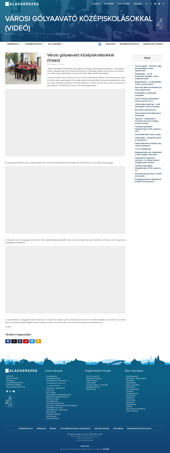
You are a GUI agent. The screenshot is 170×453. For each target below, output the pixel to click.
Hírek (22, 34)
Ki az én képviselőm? (53, 385)
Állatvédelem (51, 416)
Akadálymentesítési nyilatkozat (139, 428)
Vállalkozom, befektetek (15, 387)
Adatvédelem (118, 428)
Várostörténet (124, 4)
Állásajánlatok (132, 393)
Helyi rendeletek (52, 401)
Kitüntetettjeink (52, 399)
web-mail (53, 428)
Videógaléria (131, 383)
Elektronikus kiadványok (135, 409)
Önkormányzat (13, 44)
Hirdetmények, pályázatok (129, 44)
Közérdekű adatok (93, 387)
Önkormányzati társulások (57, 410)
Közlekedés (130, 402)
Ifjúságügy (130, 398)
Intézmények (130, 387)
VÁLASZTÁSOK (111, 44)
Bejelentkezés (85, 446)
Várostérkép (109, 4)
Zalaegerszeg (22, 4)
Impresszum (41, 428)
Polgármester (51, 376)
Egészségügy (131, 396)
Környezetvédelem (53, 414)
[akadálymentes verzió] (159, 4)
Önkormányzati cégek (54, 408)
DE (151, 4)
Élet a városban (54, 44)
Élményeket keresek (13, 385)
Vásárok (129, 406)
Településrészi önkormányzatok (58, 395)
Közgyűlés (50, 390)
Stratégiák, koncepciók (55, 403)
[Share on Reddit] (26, 341)
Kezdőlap (96, 4)
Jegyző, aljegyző (92, 376)
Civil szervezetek (132, 389)
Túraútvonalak (132, 411)
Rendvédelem (131, 404)
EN (147, 4)
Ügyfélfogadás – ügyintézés (97, 385)
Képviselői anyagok (102, 428)
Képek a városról (132, 385)
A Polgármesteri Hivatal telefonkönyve (75, 428)
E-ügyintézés (91, 383)
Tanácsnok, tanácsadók (55, 388)
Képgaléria (138, 4)
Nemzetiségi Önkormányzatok (57, 397)
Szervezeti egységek (94, 378)
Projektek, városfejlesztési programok (61, 405)
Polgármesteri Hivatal (33, 44)
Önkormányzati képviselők (56, 380)
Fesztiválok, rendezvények (136, 378)
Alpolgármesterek (53, 378)
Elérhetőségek (91, 380)
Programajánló (132, 376)
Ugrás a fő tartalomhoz (160, 0)
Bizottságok (51, 392)
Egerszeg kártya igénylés (153, 44)
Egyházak (129, 391)
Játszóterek (131, 400)
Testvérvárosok (52, 418)
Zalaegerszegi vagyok (14, 382)
